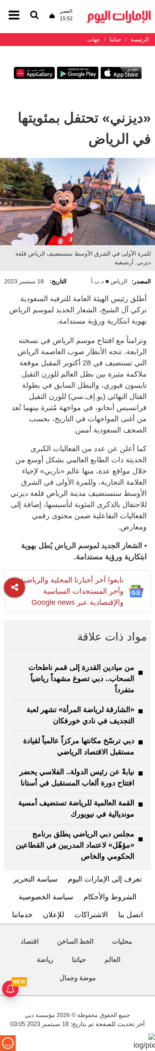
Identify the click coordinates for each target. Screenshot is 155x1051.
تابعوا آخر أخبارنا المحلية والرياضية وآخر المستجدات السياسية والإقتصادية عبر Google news (72, 591)
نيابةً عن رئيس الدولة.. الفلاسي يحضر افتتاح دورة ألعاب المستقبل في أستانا (76, 777)
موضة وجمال (78, 977)
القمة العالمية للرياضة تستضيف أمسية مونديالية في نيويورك (76, 808)
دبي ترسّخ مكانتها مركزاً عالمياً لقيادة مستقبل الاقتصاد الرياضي (78, 746)
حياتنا (79, 959)
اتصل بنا (130, 915)
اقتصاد (29, 941)
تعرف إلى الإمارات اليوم (105, 879)
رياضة (45, 959)
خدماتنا (22, 915)
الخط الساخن (75, 941)
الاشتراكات (91, 915)
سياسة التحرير (35, 879)
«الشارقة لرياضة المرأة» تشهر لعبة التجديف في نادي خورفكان (80, 715)
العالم (112, 959)
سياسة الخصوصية (46, 897)
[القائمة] (34, 15)
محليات (122, 941)
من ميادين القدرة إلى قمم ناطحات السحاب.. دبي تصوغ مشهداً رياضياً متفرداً (81, 678)
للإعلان (53, 915)
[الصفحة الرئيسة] (119, 12)
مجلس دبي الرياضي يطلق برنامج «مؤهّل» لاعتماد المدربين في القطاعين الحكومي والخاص (75, 845)
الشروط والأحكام (109, 897)
